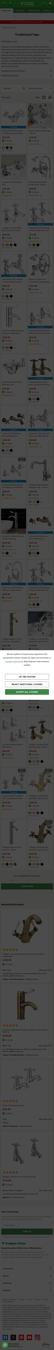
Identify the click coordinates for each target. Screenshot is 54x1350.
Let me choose (27, 676)
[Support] (5, 1345)
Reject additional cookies (27, 684)
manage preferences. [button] (14, 661)
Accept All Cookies (27, 692)
